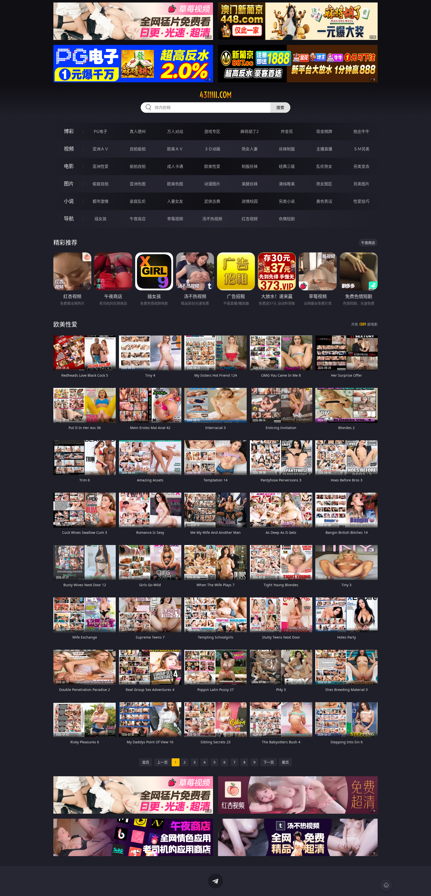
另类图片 (361, 184)
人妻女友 (175, 201)
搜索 (280, 107)
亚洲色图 (138, 184)
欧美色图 (175, 184)
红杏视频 (250, 219)
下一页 (268, 762)
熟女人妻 (250, 149)
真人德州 (138, 131)
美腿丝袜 (250, 184)
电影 (69, 166)
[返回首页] (386, 885)
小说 (69, 201)
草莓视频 (175, 219)
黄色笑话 (324, 201)
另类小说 (287, 201)
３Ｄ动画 (212, 149)
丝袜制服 (287, 149)
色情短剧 (287, 219)
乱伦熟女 (324, 166)
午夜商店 (138, 219)
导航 (69, 218)
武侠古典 (212, 201)
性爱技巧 (361, 201)
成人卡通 (175, 166)
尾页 (285, 762)
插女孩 (101, 219)
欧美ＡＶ (175, 149)
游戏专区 (212, 131)
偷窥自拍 (100, 184)
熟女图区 (324, 184)
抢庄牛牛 (361, 131)
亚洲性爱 (100, 166)
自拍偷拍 (138, 149)
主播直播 (324, 149)
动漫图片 (212, 184)
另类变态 (361, 166)
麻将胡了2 (249, 131)
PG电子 (100, 131)
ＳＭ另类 (361, 149)
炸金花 (287, 131)
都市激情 (100, 201)
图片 (69, 183)
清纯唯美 (287, 184)
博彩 (69, 131)
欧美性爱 (212, 166)
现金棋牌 (324, 131)
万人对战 (175, 131)
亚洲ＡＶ (100, 149)
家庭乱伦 (138, 201)
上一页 (162, 762)
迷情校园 (250, 201)
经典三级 (287, 166)
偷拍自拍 (138, 166)
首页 (145, 762)
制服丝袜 (250, 166)
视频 (69, 148)
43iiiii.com (216, 95)
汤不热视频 (212, 219)
